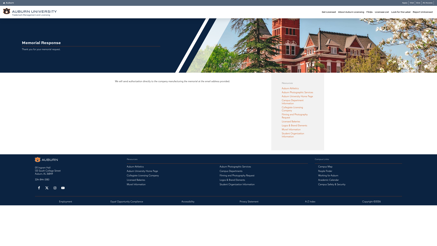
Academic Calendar (328, 179)
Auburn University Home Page (297, 96)
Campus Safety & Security (331, 184)
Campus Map (325, 166)
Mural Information (291, 129)
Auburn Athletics (290, 88)
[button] (48, 170)
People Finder (325, 171)
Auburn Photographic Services (297, 92)
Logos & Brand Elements (294, 125)
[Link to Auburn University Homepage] (46, 161)
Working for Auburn (328, 175)
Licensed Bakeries (291, 121)
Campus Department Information (293, 102)
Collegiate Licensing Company (292, 109)
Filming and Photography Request (295, 116)
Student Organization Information (293, 135)
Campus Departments (231, 171)
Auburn (10, 2)
